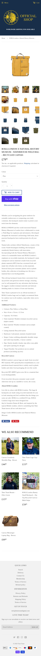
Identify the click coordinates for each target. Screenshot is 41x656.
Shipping (27, 163)
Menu (6, 3)
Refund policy (20, 585)
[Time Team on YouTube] (25, 637)
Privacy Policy (20, 593)
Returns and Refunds (20, 596)
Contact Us (20, 576)
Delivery (21, 573)
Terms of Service (20, 582)
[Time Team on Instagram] (22, 637)
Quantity (4, 182)
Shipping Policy (20, 599)
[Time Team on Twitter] (14, 637)
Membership (20, 579)
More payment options (11, 205)
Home (3, 38)
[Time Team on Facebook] (18, 637)
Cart (37, 3)
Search (20, 570)
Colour (4, 172)
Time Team (21, 643)
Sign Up (35, 627)
